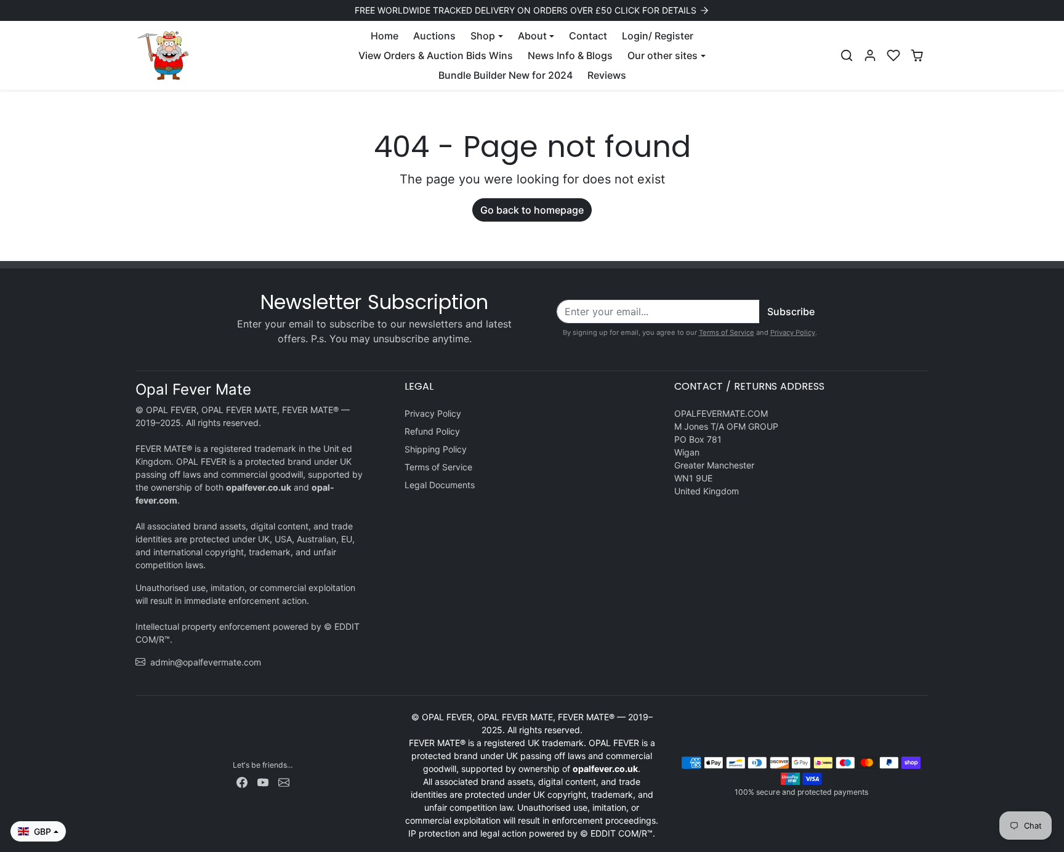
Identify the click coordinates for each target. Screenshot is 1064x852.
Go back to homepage (532, 210)
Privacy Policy (792, 332)
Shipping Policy (436, 449)
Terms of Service (726, 332)
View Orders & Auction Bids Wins (435, 55)
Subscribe (791, 311)
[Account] (870, 55)
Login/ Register (657, 36)
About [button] (532, 36)
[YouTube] (262, 781)
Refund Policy (432, 431)
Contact (588, 36)
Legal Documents (440, 485)
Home (384, 36)
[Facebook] (242, 781)
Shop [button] (482, 36)
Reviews (606, 75)
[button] (846, 55)
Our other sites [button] (662, 55)
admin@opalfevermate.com (205, 662)
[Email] (283, 781)
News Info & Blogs (570, 55)
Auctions (434, 36)
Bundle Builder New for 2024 (505, 75)
